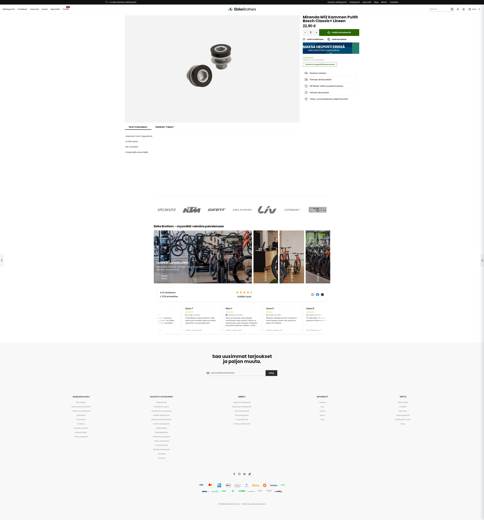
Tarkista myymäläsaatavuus (320, 64)
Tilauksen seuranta (81, 428)
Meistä (384, 2)
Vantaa (322, 411)
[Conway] (292, 209)
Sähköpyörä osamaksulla (161, 411)
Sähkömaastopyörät (161, 424)
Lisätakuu (81, 424)
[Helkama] (242, 209)
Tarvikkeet (161, 454)
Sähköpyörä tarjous (161, 407)
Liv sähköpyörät (242, 419)
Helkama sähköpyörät (241, 402)
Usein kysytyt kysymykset (80, 407)
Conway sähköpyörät (241, 424)
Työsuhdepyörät (161, 445)
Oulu (322, 407)
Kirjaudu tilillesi (81, 432)
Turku (322, 419)
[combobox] (441, 9)
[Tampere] (203, 256)
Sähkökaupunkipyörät (161, 437)
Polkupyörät (355, 2)
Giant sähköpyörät (242, 411)
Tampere (322, 402)
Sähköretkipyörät (161, 432)
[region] (331, 48)
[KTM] (191, 209)
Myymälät (367, 2)
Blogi (376, 2)
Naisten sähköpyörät (161, 415)
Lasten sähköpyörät (161, 441)
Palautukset (81, 419)
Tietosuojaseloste (81, 437)
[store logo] (242, 9)
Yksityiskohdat (138, 127)
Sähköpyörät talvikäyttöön (161, 419)
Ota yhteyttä (81, 402)
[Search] (452, 9)
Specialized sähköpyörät (241, 407)
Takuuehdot (81, 415)
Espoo (322, 415)
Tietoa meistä (403, 402)
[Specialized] (166, 209)
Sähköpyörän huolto (403, 419)
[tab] (138, 127)
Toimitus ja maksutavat (81, 411)
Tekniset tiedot (164, 127)
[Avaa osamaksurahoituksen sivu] (331, 48)
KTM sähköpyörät (241, 415)
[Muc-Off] (317, 209)
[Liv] (267, 209)
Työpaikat (394, 2)
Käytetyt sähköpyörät (337, 2)
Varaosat (161, 458)
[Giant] (216, 209)
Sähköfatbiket (161, 428)
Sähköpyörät (161, 402)
